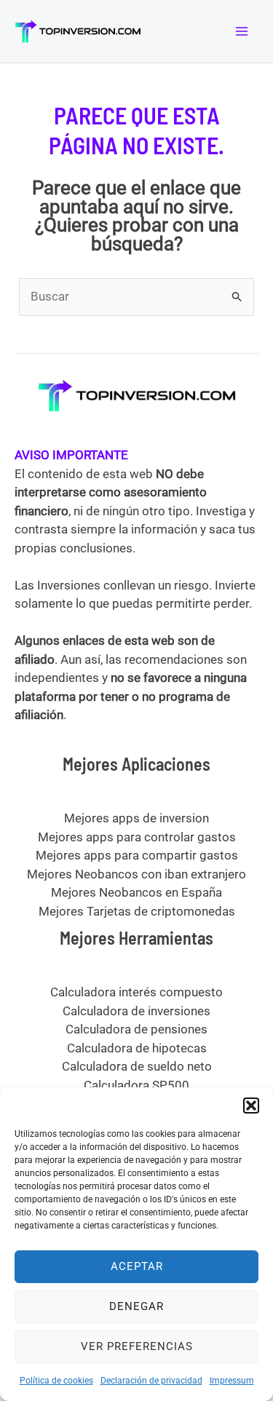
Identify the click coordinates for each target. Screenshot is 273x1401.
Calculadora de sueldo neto (137, 1066)
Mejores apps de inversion (136, 818)
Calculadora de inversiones (136, 1011)
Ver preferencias (137, 1346)
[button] (251, 1105)
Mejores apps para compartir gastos (137, 855)
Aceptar (137, 1266)
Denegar (136, 1306)
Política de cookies (56, 1381)
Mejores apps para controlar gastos (137, 837)
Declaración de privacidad (151, 1381)
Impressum (232, 1381)
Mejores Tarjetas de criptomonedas (137, 911)
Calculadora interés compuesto (136, 992)
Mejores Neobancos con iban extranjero (136, 874)
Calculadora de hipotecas (137, 1048)
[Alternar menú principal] (242, 31)
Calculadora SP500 (136, 1085)
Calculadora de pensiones (136, 1029)
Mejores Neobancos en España (136, 892)
